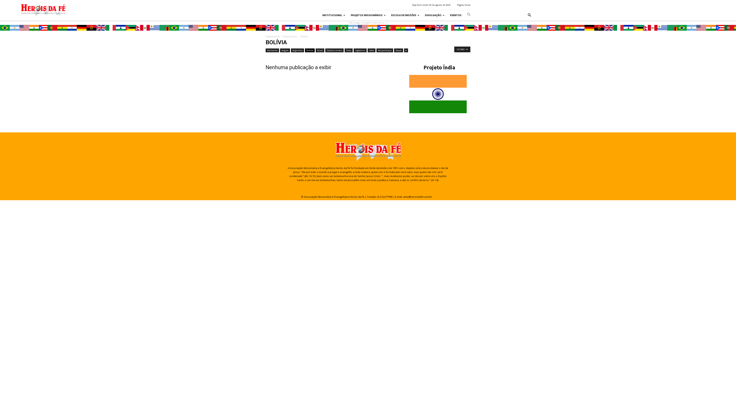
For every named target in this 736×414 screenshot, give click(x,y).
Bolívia (309, 50)
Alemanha (272, 50)
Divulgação (433, 15)
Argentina (297, 50)
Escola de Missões (403, 15)
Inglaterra (360, 50)
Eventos (456, 15)
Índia (348, 50)
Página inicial (463, 4)
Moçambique (385, 50)
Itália (371, 50)
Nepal (399, 50)
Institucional (332, 15)
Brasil (320, 50)
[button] (529, 15)
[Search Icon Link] (468, 15)
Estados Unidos (334, 50)
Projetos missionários (367, 15)
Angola (285, 50)
